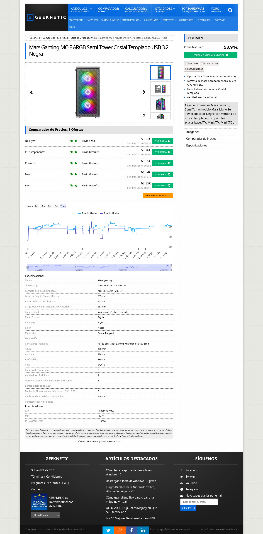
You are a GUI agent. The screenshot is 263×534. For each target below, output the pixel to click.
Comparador (108, 9)
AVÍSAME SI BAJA (211, 63)
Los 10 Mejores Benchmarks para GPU (130, 518)
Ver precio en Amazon (158, 195)
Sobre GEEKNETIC (42, 470)
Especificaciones (196, 145)
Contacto (37, 489)
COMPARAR (193, 63)
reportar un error (194, 69)
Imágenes (192, 132)
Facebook (192, 470)
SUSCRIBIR (188, 508)
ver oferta (161, 140)
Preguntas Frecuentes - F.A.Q (50, 483)
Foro (217, 9)
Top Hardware (193, 9)
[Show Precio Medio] (87, 213)
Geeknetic (35, 37)
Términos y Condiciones (46, 476)
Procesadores (76, 20)
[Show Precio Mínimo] (110, 213)
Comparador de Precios (55, 37)
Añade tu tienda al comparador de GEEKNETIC (99, 441)
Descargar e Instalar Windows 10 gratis (131, 481)
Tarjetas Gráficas (110, 20)
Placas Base (92, 20)
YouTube (191, 483)
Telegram (192, 489)
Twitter (190, 476)
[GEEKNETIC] (46, 17)
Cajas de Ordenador (81, 37)
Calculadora (136, 9)
